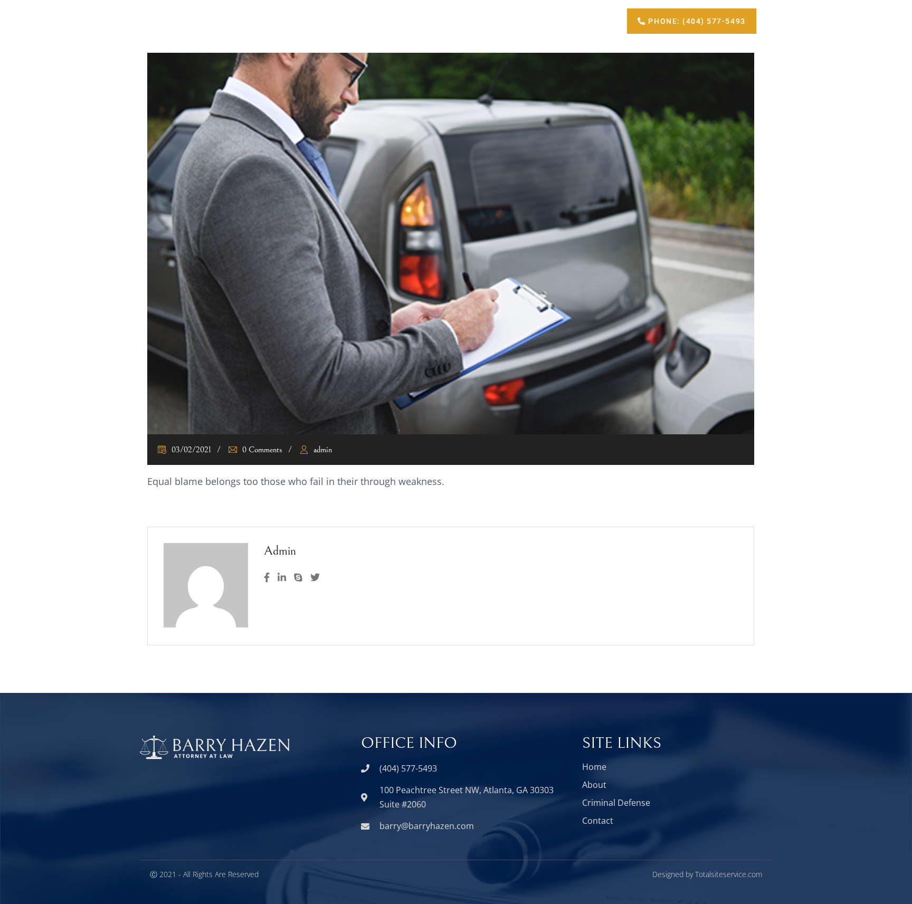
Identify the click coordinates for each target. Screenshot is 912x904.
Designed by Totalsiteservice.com (707, 874)
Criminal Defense (511, 21)
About (437, 21)
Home (384, 21)
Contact (587, 21)
